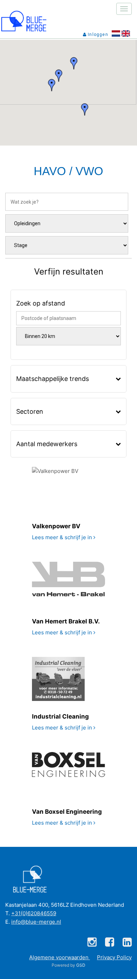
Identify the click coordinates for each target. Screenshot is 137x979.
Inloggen (97, 34)
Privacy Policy (114, 957)
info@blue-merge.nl (36, 921)
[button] (85, 109)
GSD (80, 965)
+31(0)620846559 (33, 913)
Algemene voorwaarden (59, 957)
